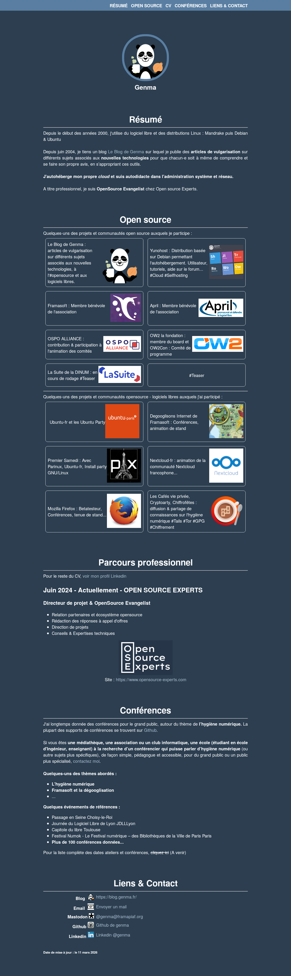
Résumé (119, 5)
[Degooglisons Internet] (226, 422)
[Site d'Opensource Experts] (146, 673)
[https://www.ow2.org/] (217, 344)
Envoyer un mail (111, 906)
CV (168, 5)
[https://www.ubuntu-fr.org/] (122, 422)
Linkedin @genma (113, 935)
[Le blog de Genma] (145, 79)
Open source (146, 5)
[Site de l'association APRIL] (221, 308)
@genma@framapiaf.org (119, 916)
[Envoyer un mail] (91, 908)
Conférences (191, 5)
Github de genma (112, 925)
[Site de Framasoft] (125, 308)
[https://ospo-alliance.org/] (122, 344)
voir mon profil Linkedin (104, 576)
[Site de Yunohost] (226, 262)
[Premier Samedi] (124, 466)
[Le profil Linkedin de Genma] (91, 936)
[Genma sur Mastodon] (91, 916)
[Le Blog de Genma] (119, 263)
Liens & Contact (229, 5)
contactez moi (86, 761)
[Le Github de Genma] (91, 926)
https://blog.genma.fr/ (116, 897)
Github (150, 730)
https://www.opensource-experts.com (151, 679)
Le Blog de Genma (126, 151)
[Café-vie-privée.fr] (226, 511)
